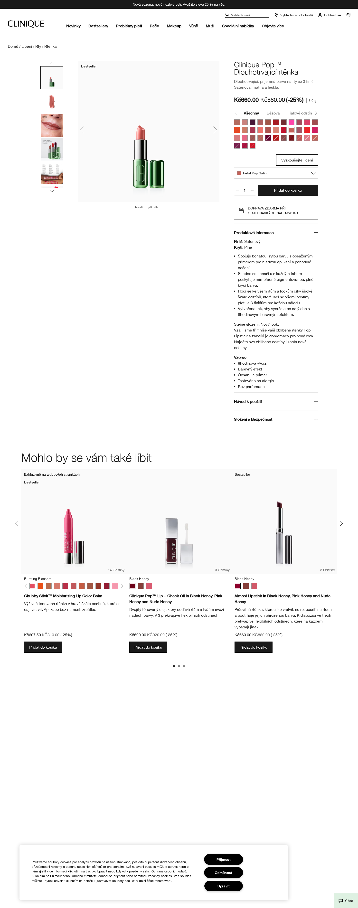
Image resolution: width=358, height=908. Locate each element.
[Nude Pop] (276, 130)
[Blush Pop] (260, 122)
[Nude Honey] (141, 586)
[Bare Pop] (237, 122)
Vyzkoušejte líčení (297, 160)
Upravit (223, 886)
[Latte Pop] (299, 138)
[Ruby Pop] (252, 146)
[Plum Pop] (299, 130)
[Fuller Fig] (98, 586)
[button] (346, 900)
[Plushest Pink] (57, 586)
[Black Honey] (132, 586)
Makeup (174, 25)
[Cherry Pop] (276, 122)
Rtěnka (50, 46)
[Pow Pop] (237, 146)
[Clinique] (26, 24)
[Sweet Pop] (245, 138)
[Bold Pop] (268, 138)
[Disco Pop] (307, 122)
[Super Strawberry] (65, 586)
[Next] (121, 586)
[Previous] (27, 586)
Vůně (193, 25)
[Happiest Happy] (40, 586)
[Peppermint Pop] (284, 130)
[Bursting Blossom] (32, 586)
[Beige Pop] (245, 122)
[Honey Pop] (245, 130)
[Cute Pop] (299, 122)
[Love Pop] (252, 130)
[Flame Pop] (237, 130)
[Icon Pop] (291, 138)
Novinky (73, 25)
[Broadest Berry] (107, 586)
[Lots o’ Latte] (49, 586)
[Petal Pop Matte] (315, 138)
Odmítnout (223, 872)
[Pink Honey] (149, 586)
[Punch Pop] (315, 130)
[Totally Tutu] (115, 586)
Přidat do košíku (288, 190)
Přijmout (224, 859)
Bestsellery (98, 25)
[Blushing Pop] (260, 138)
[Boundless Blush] (73, 586)
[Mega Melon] (82, 586)
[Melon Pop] (260, 130)
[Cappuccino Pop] (268, 122)
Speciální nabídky (238, 25)
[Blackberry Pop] (252, 122)
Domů (13, 46)
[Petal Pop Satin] (291, 130)
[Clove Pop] (284, 138)
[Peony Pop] (307, 138)
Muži (210, 25)
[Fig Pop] (315, 122)
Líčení (26, 46)
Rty (38, 46)
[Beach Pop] (252, 138)
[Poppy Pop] (307, 130)
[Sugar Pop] (237, 138)
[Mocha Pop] (268, 130)
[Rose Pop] (245, 146)
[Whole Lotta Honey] (90, 586)
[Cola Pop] (284, 122)
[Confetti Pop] (291, 122)
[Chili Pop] (276, 138)
